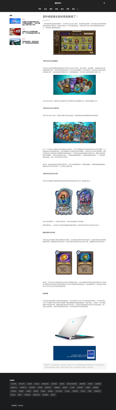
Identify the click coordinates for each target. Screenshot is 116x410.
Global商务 (59, 391)
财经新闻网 (82, 383)
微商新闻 (50, 391)
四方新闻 (40, 387)
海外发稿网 (45, 394)
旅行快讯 (13, 394)
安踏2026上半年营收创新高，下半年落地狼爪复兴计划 (31, 32)
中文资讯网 (13, 383)
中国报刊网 (75, 391)
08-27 (23, 19)
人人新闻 (72, 387)
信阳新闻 (21, 391)
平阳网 (89, 391)
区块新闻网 (80, 387)
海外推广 (53, 394)
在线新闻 (62, 383)
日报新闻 (88, 387)
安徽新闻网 (57, 387)
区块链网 (30, 383)
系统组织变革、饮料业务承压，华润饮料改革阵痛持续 (30, 42)
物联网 (19, 394)
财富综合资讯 (45, 383)
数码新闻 (65, 387)
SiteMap (20, 405)
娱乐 (62, 9)
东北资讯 (83, 391)
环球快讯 (90, 383)
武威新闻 (28, 391)
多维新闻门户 (97, 391)
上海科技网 (13, 391)
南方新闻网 (32, 387)
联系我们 (14, 405)
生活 (45, 9)
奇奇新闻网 (95, 387)
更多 (73, 9)
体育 (67, 9)
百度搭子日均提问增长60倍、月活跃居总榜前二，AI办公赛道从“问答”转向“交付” (31, 23)
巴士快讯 (67, 391)
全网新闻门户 (14, 387)
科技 (56, 9)
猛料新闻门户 (48, 387)
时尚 (39, 9)
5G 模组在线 (27, 394)
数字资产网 (21, 383)
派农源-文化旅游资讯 (72, 383)
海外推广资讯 (36, 394)
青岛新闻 (43, 391)
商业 (51, 9)
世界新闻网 (98, 383)
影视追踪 (36, 391)
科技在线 (37, 383)
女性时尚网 (54, 383)
